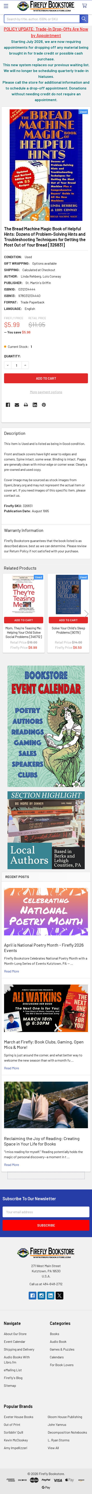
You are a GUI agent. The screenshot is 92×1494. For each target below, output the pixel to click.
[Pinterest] (44, 405)
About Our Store (15, 1334)
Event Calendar (14, 1341)
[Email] (17, 405)
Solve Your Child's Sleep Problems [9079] (68, 630)
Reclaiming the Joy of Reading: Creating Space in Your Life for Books (42, 1141)
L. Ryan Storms (59, 1440)
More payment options (46, 392)
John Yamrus (57, 1424)
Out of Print (12, 1424)
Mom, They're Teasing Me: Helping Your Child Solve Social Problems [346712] (23, 632)
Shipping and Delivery (19, 1349)
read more (11, 971)
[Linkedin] (35, 405)
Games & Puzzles (62, 1349)
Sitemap (10, 1385)
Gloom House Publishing (65, 1417)
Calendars (57, 1357)
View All (53, 1448)
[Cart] (85, 6)
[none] (46, 165)
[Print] (26, 405)
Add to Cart (23, 620)
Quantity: (12, 356)
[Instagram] (41, 1295)
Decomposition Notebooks (67, 1432)
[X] (59, 1295)
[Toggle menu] (6, 6)
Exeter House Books (18, 1417)
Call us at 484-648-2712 (46, 1284)
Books (54, 1334)
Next (86, 613)
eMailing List (13, 1370)
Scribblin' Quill (13, 1432)
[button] (46, 726)
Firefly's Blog (13, 1378)
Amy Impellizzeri (15, 1448)
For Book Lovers (62, 1365)
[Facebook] (8, 405)
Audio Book (58, 1341)
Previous (5, 613)
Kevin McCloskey (16, 1440)
